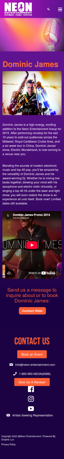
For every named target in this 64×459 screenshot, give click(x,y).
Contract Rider (32, 311)
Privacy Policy (8, 444)
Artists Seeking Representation (32, 415)
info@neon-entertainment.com (35, 364)
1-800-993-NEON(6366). (35, 373)
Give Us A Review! (32, 382)
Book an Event (32, 354)
